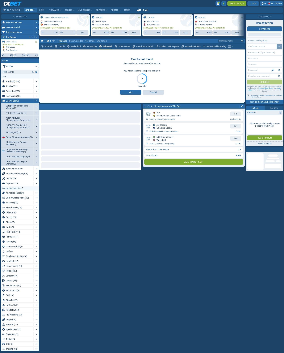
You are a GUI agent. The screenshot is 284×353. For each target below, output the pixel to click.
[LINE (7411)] (42, 41)
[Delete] (138, 106)
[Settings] (263, 3)
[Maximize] (36, 22)
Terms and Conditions (266, 111)
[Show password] (279, 93)
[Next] (36, 37)
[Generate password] (273, 93)
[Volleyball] (48, 41)
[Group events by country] (36, 72)
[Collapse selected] (33, 72)
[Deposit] (223, 3)
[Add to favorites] (36, 41)
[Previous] (30, 37)
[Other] (230, 46)
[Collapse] (36, 101)
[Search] (242, 41)
